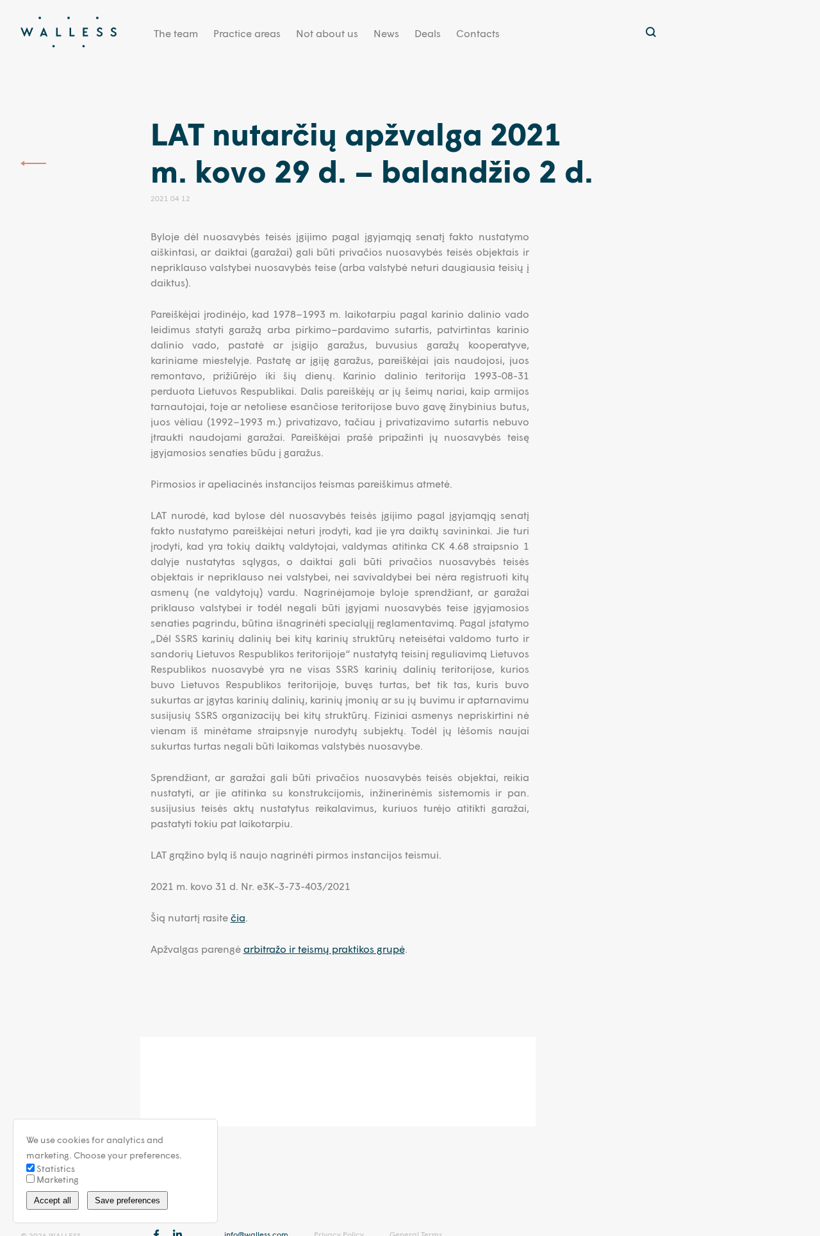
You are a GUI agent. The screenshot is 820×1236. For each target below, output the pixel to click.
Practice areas (247, 33)
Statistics (55, 1168)
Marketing (57, 1179)
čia (238, 917)
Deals (427, 33)
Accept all (52, 1200)
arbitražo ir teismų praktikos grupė (324, 949)
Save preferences (127, 1200)
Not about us (327, 33)
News (386, 33)
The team (176, 33)
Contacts (478, 33)
